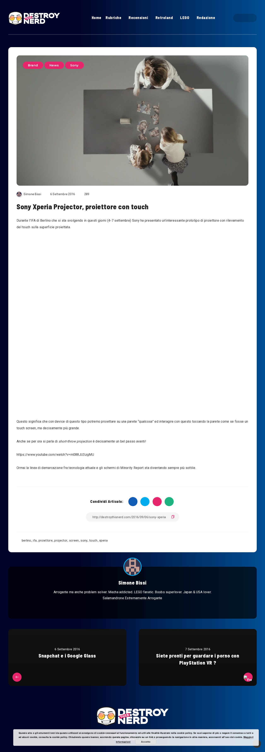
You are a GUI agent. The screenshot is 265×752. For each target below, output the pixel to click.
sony (84, 540)
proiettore (46, 540)
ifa (35, 540)
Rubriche (113, 17)
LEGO (184, 17)
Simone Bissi (132, 583)
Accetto (145, 742)
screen (74, 540)
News (54, 65)
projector (60, 540)
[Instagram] (248, 18)
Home (96, 17)
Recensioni (138, 17)
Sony (74, 65)
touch (93, 540)
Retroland (164, 17)
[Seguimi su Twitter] (132, 608)
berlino (26, 540)
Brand (33, 65)
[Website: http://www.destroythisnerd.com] (123, 608)
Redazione (206, 17)
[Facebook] (241, 18)
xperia (103, 540)
